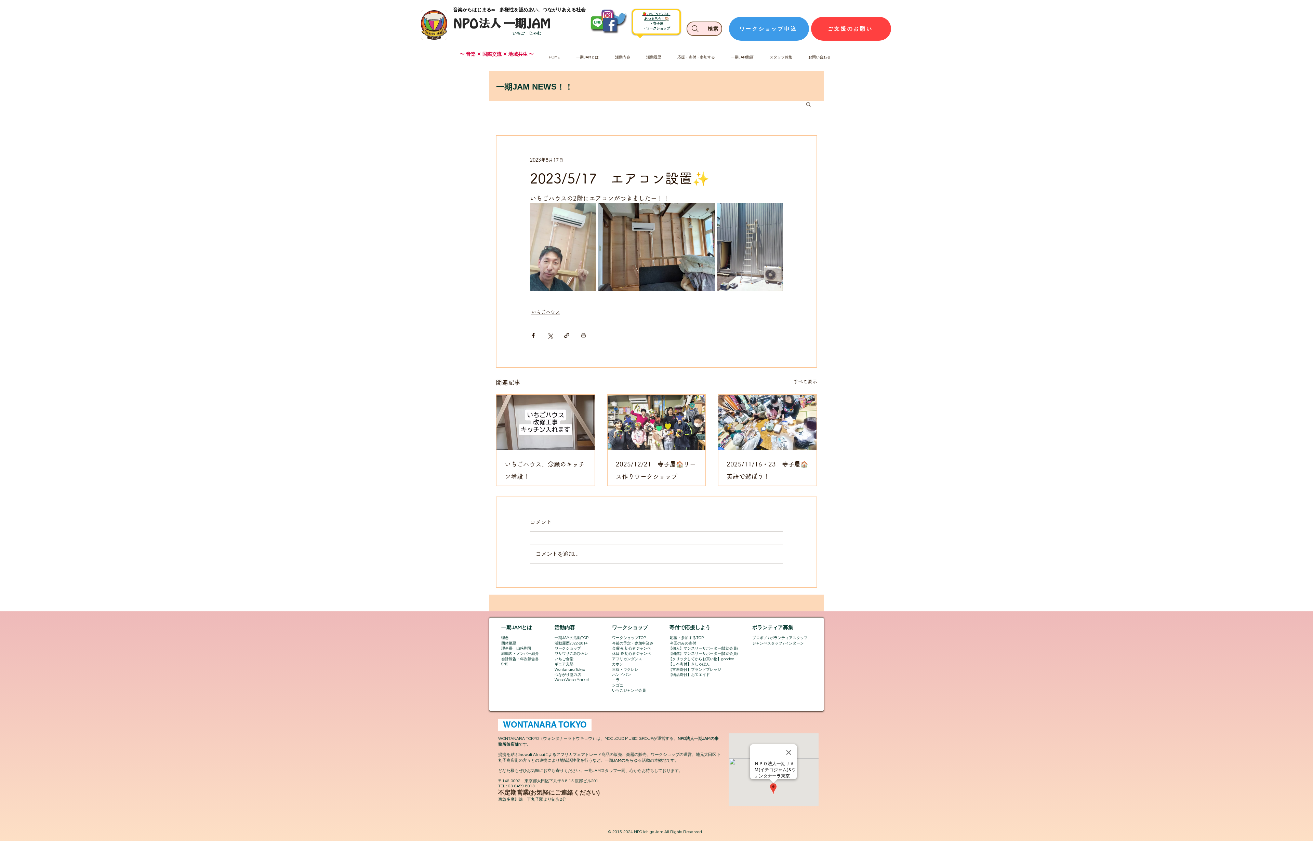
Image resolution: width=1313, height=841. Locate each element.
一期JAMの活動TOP (571, 638)
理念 (505, 638)
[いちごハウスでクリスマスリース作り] (657, 422)
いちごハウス (545, 312)
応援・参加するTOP (687, 638)
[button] (808, 104)
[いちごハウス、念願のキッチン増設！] (545, 422)
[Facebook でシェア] (533, 335)
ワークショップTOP (629, 638)
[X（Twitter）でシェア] (550, 335)
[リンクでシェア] (566, 335)
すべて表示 (805, 381)
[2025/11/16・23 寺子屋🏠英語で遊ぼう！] (767, 422)
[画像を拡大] (563, 247)
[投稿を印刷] (583, 335)
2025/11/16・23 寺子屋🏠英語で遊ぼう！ (767, 470)
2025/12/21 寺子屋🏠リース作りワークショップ (656, 470)
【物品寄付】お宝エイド (689, 675)
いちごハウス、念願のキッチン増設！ (545, 470)
